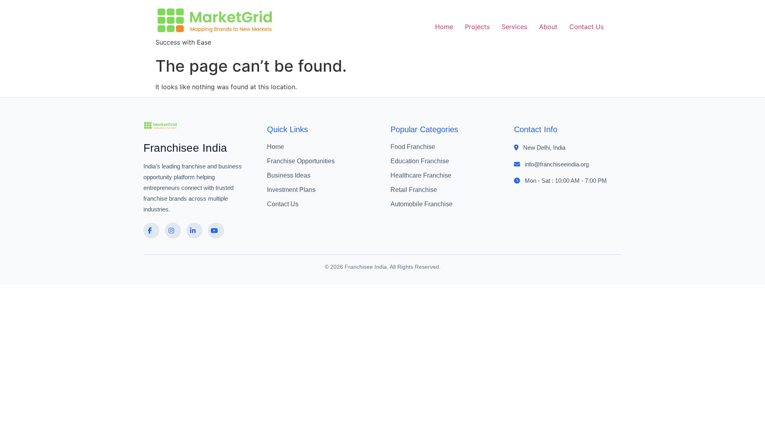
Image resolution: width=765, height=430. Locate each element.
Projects (477, 27)
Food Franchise (412, 146)
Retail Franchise (413, 189)
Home (444, 27)
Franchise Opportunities (301, 161)
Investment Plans (291, 189)
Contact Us (586, 27)
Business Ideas (288, 175)
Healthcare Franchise (420, 175)
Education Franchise (419, 161)
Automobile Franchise (421, 204)
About (548, 27)
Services (514, 27)
